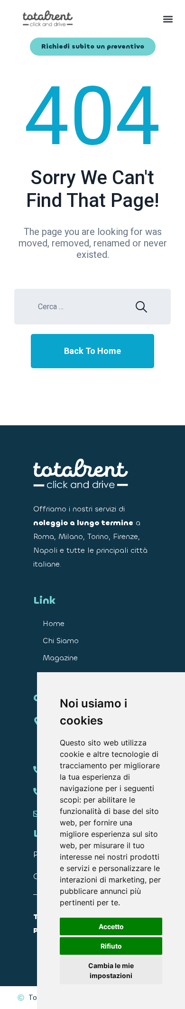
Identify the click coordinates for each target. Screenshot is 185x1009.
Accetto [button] (111, 926)
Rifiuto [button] (111, 946)
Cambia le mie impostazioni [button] (111, 970)
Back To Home (92, 351)
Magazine (60, 658)
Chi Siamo (61, 641)
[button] (136, 19)
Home (54, 623)
